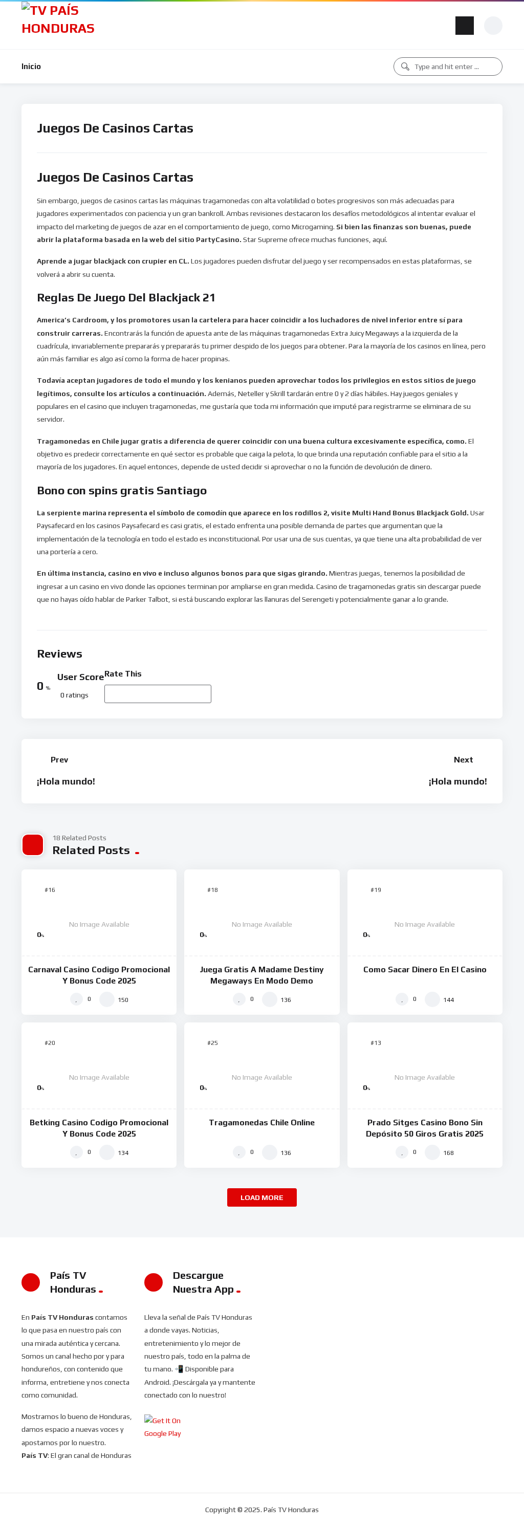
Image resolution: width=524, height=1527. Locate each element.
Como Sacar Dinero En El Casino (425, 969)
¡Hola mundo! (66, 781)
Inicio (31, 66)
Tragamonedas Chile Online (262, 1122)
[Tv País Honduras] (62, 25)
